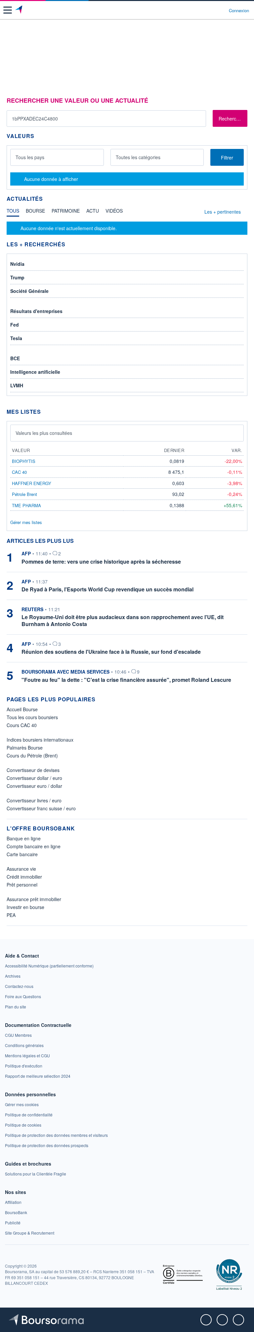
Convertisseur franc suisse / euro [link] (41, 808)
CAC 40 (19, 472)
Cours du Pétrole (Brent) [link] (32, 755)
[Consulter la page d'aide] (221, 10)
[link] (49, 965)
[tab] (13, 212)
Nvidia (17, 264)
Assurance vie (21, 868)
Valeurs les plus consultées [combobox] (44, 433)
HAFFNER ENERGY (31, 483)
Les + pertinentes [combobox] (222, 211)
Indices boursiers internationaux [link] (40, 739)
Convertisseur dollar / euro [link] (34, 778)
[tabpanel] (127, 228)
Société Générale (29, 291)
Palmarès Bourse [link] (25, 747)
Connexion (239, 10)
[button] (7, 10)
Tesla (16, 338)
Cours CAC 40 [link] (22, 725)
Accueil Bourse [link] (22, 709)
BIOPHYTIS (23, 461)
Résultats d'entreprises (36, 311)
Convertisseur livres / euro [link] (34, 800)
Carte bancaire (22, 854)
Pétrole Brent (24, 494)
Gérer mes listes (26, 522)
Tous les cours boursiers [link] (32, 717)
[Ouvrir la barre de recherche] (211, 10)
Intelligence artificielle (35, 371)
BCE (15, 358)
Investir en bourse (25, 907)
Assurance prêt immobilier (34, 899)
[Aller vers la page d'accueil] (19, 10)
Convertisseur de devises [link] (33, 770)
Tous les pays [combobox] (30, 157)
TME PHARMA (26, 505)
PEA (11, 915)
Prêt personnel (22, 884)
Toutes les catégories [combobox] (138, 157)
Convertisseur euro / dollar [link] (34, 786)
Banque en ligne (24, 838)
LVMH (16, 385)
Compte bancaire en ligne (34, 846)
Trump (17, 277)
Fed (14, 324)
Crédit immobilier (24, 876)
